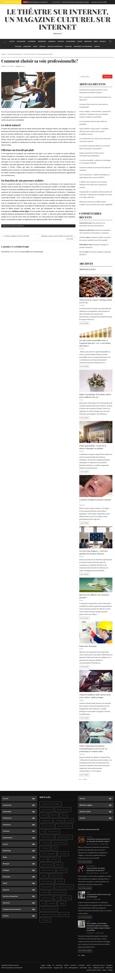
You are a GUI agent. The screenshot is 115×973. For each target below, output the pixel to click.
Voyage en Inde (58, 967)
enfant (89, 965)
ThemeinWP (18, 967)
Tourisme (68, 46)
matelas (44, 876)
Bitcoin (82, 252)
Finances (61, 41)
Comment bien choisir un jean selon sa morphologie (32, 2)
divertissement (53, 832)
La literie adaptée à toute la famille (16, 236)
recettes (44, 892)
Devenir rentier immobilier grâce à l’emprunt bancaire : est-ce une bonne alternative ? (95, 343)
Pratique (18, 46)
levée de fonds (47, 865)
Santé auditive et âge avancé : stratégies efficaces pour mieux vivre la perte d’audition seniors (94, 131)
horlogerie (109, 965)
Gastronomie (70, 41)
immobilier (63, 854)
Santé (35, 46)
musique (60, 881)
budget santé (46, 821)
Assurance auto (47, 809)
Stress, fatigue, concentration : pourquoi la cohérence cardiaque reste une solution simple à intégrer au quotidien (95, 114)
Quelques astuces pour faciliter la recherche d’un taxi (57, 237)
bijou (90, 967)
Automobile (32, 41)
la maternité (54, 859)
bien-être (54, 815)
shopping (66, 898)
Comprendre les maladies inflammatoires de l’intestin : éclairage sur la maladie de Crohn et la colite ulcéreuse (95, 194)
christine (82, 237)
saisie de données (58, 892)
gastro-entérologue (48, 854)
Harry (23, 66)
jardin (44, 859)
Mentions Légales (86, 805)
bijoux (64, 815)
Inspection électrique (88, 646)
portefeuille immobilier (64, 887)
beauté (44, 815)
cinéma (69, 821)
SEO (57, 898)
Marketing (88, 41)
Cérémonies (42, 41)
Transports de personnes (83, 46)
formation (45, 848)
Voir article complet (85, 862)
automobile (83, 967)
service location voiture (94, 970)
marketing (62, 870)
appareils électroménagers (51, 804)
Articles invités (85, 812)
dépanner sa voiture (64, 837)
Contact (97, 46)
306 (82, 955)
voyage (62, 903)
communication (47, 826)
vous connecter (15, 252)
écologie (65, 914)
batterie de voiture (63, 809)
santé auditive (47, 898)
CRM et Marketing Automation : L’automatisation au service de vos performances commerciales (93, 748)
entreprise (45, 843)
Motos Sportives (47, 881)
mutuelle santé (47, 887)
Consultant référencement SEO (88, 829)
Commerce (52, 41)
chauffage (58, 821)
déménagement (47, 837)
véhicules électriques (49, 909)
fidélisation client (59, 843)
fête (54, 848)
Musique (103, 41)
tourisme (52, 903)
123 (84, 779)
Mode (96, 41)
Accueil (12, 41)
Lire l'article (84, 323)
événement (45, 920)
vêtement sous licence (49, 914)
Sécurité (42, 46)
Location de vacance (98, 965)
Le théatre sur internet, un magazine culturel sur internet (58, 19)
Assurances (21, 41)
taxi (43, 903)
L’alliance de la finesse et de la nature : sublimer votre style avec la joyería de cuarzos (93, 184)
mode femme (56, 876)
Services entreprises (55, 46)
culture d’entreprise (64, 826)
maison (58, 865)
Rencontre (27, 46)
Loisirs (79, 41)
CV (42, 832)
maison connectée (48, 870)
